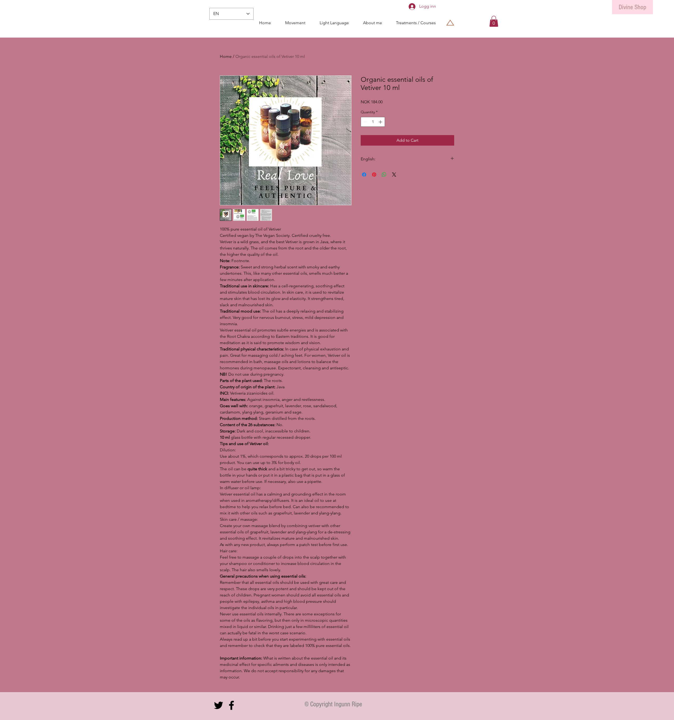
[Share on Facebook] (364, 174)
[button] (493, 21)
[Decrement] (364, 121)
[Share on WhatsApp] (384, 174)
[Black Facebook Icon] (231, 705)
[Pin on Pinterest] (374, 174)
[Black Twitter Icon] (218, 705)
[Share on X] (394, 174)
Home (226, 56)
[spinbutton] (373, 121)
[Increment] (381, 121)
